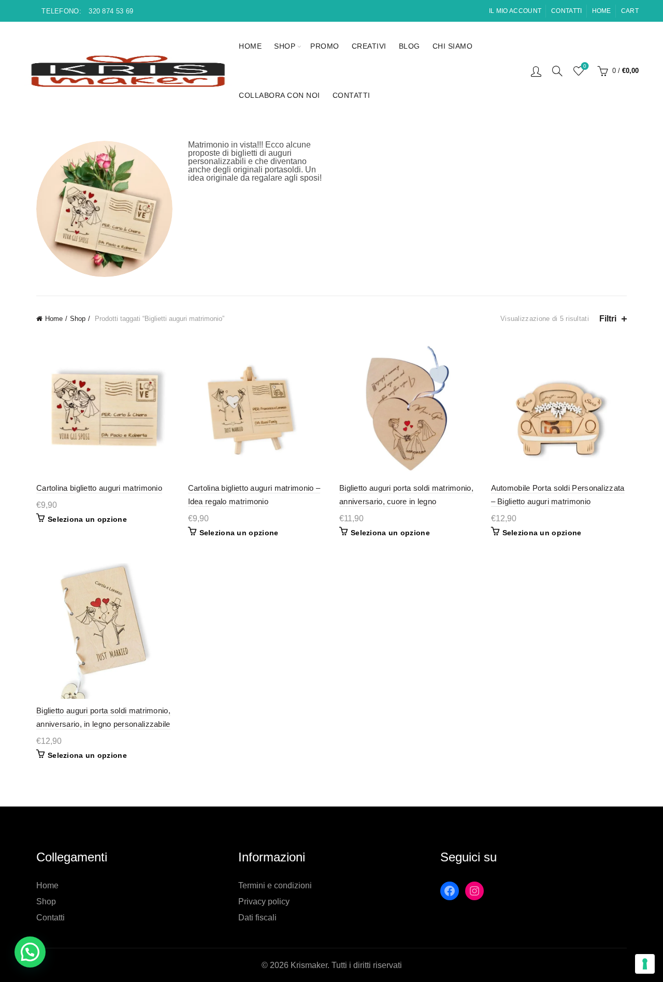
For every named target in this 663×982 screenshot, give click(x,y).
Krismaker (309, 965)
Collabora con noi (279, 95)
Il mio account (515, 10)
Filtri (607, 318)
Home (601, 10)
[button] (30, 952)
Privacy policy (264, 901)
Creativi (369, 46)
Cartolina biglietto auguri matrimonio (99, 487)
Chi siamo (453, 46)
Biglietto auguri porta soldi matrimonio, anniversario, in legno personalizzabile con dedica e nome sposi (103, 724)
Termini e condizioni (275, 885)
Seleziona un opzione (87, 519)
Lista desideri (584, 66)
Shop (284, 46)
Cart (630, 10)
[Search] (557, 71)
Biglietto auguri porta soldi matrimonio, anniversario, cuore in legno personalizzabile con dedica (406, 501)
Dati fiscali (257, 917)
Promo (324, 46)
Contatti (566, 10)
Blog (409, 46)
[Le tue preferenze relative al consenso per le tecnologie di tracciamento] (645, 964)
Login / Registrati (536, 71)
